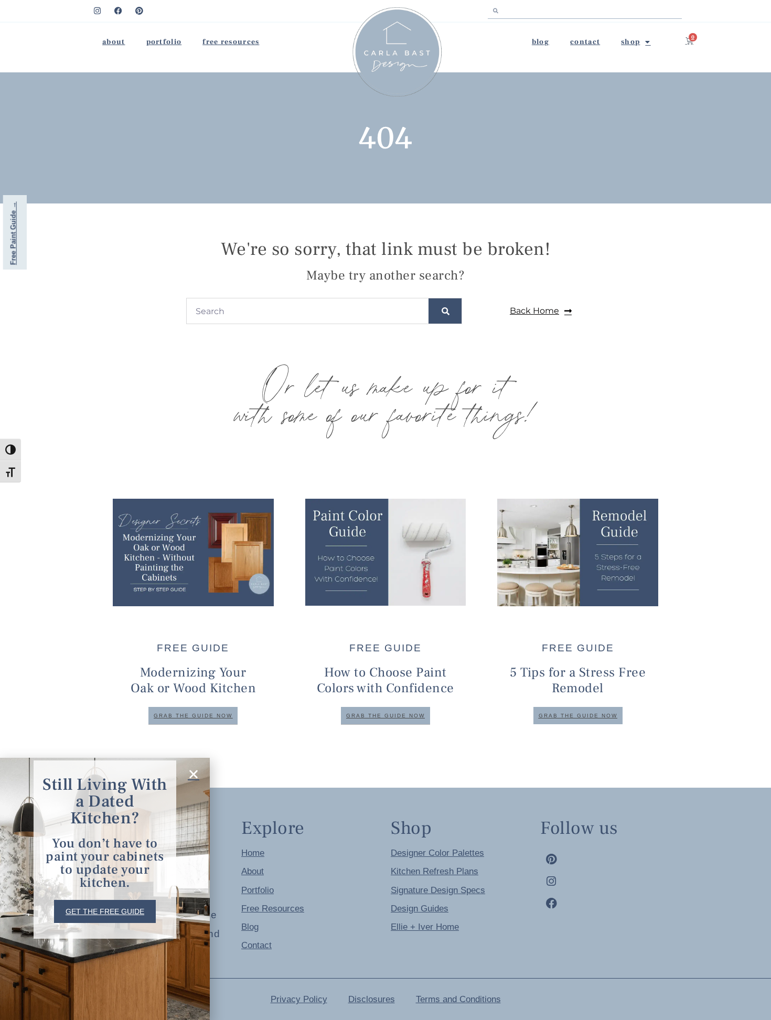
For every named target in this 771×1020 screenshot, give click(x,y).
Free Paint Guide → (13, 233)
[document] (385, 510)
